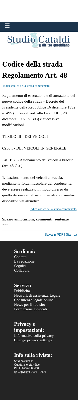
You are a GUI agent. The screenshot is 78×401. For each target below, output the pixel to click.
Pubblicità (22, 291)
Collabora (21, 270)
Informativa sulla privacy (34, 335)
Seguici (20, 266)
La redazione (24, 261)
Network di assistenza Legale (37, 295)
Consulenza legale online (34, 300)
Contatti (20, 257)
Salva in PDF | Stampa (61, 234)
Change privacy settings (33, 340)
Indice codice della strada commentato (26, 85)
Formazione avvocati (30, 309)
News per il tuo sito (29, 304)
